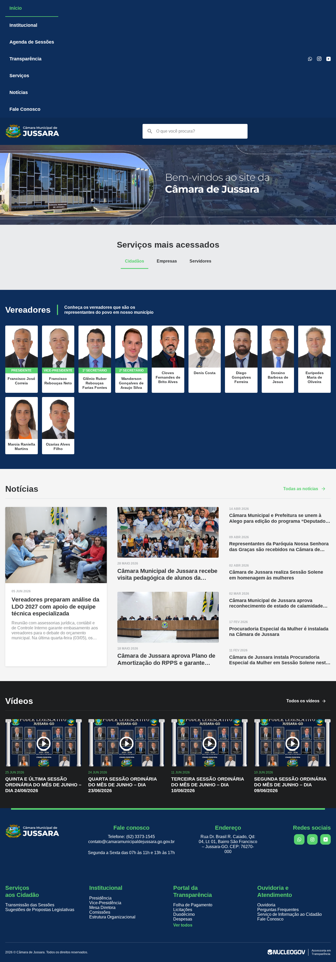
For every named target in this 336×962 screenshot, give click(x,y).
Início (15, 8)
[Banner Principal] (168, 223)
